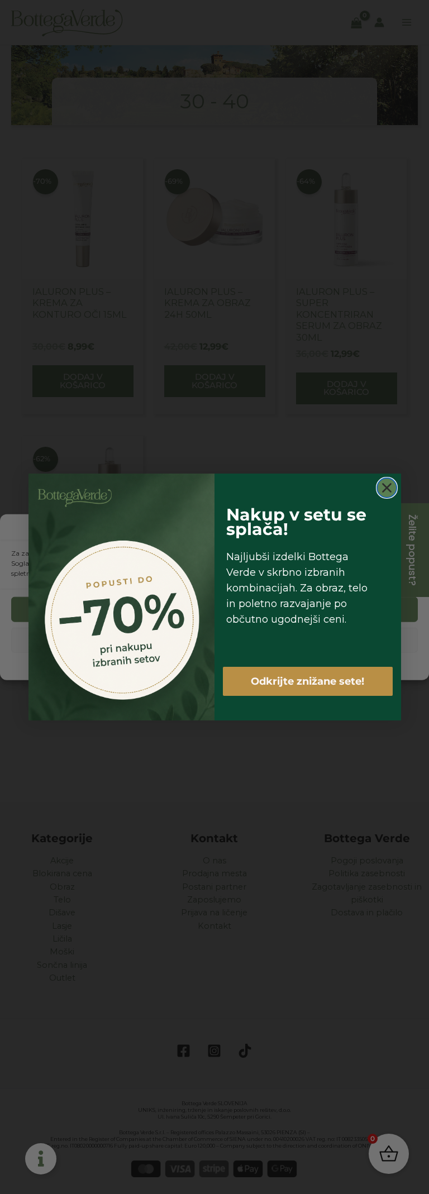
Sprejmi (214, 609)
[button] (412, 528)
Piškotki (179, 665)
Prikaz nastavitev (214, 640)
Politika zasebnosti (228, 665)
